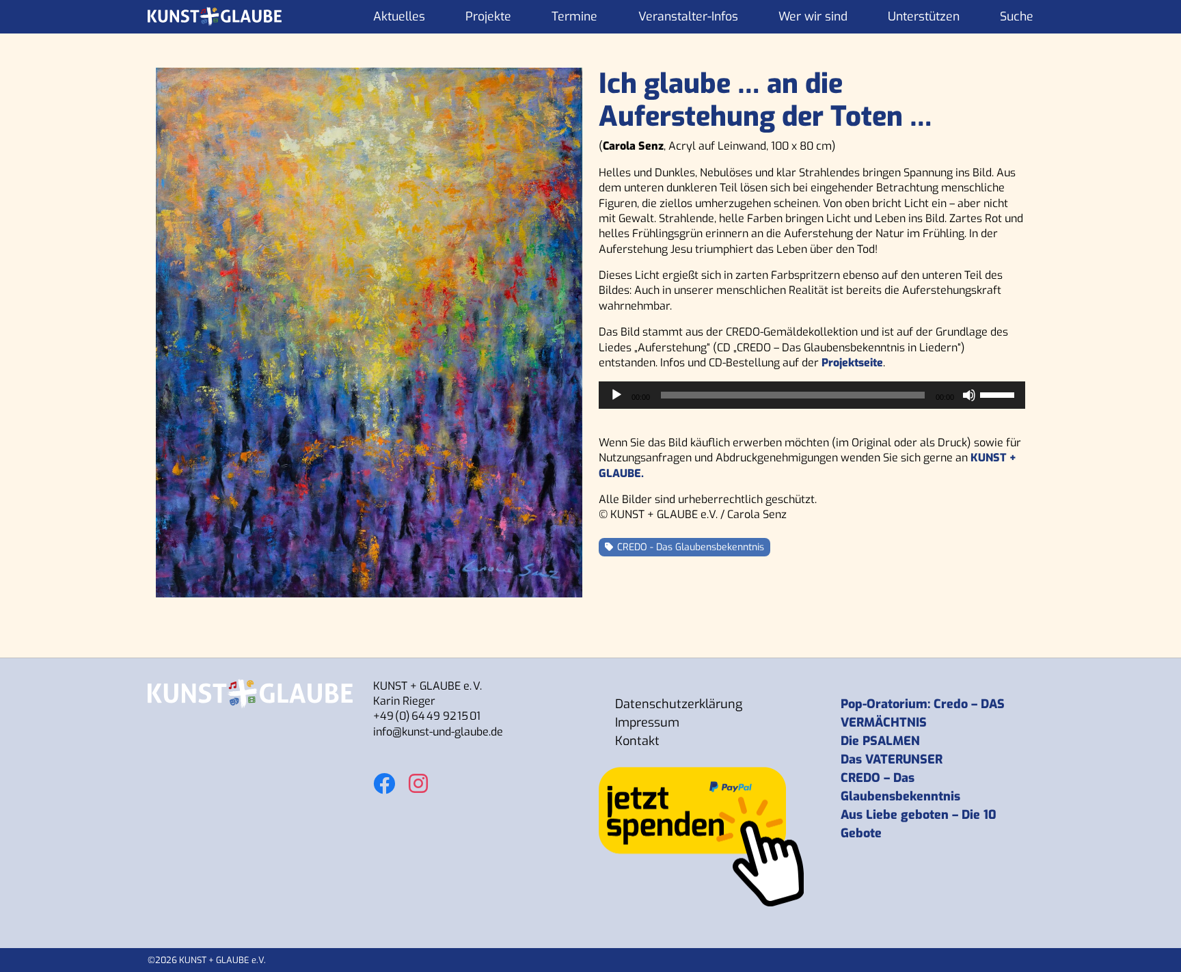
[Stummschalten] (969, 395)
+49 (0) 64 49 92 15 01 (426, 716)
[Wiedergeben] (616, 395)
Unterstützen (924, 16)
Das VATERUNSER (891, 759)
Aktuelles (399, 16)
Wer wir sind (812, 16)
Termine (574, 16)
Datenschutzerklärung (678, 704)
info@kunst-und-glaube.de (438, 732)
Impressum (647, 722)
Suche (1016, 16)
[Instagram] (418, 776)
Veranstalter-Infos (688, 16)
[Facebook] (384, 776)
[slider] (999, 393)
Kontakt (637, 741)
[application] (812, 395)
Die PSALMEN (880, 741)
